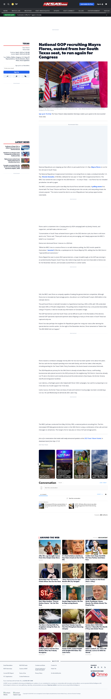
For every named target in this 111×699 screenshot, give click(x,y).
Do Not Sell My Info (56, 673)
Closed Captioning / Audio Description (40, 669)
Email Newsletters (7, 665)
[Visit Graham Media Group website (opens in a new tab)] (7, 694)
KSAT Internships (7, 668)
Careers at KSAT (23, 668)
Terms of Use (22, 673)
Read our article (52, 685)
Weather (28, 11)
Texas (26, 44)
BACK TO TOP (55, 661)
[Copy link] (16, 76)
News (5, 11)
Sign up (104, 482)
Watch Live (16, 11)
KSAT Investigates (43, 11)
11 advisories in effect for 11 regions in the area (29, 15)
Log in (101, 482)
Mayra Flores (96, 167)
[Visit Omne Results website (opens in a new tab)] (99, 674)
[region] (73, 499)
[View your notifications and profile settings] (106, 494)
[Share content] (7, 76)
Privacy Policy (38, 673)
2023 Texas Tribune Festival (92, 438)
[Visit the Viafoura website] (104, 515)
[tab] (43, 494)
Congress (18, 57)
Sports (56, 11)
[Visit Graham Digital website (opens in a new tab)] (17, 694)
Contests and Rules (40, 665)
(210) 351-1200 (28, 680)
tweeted (51, 250)
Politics (8, 57)
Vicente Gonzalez (20, 59)
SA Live (81, 11)
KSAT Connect (68, 11)
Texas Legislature (24, 60)
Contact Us (54, 665)
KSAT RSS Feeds (23, 665)
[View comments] (25, 76)
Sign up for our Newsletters (22, 65)
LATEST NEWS (22, 142)
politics (13, 57)
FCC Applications (7, 676)
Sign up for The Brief (45, 114)
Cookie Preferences (24, 676)
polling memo (97, 187)
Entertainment (94, 11)
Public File (53, 668)
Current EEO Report (8, 673)
